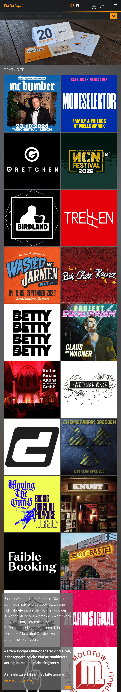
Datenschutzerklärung (21, 680)
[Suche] (113, 16)
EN (78, 6)
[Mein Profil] (94, 5)
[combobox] (57, 16)
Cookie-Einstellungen (9, 687)
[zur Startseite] (13, 5)
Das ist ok (68, 687)
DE (72, 6)
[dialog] (37, 641)
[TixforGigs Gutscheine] (60, 42)
